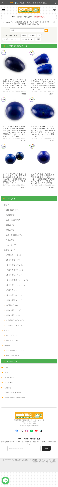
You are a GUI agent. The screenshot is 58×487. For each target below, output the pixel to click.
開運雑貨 (7, 345)
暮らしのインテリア (13, 355)
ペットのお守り (11, 245)
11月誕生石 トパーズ (13, 310)
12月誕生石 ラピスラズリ (15, 320)
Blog (6, 372)
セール (32, 35)
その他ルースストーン (14, 325)
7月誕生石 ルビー (12, 290)
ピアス (6, 330)
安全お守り (10, 230)
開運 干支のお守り (12, 210)
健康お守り (10, 225)
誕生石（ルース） (10, 250)
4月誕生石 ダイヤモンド (14, 270)
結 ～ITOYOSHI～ (12, 340)
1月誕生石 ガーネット (14, 255)
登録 (46, 448)
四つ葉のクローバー (11, 39)
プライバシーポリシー (13, 393)
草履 (38, 39)
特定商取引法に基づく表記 (15, 398)
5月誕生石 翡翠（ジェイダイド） (18, 280)
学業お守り (10, 240)
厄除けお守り (11, 215)
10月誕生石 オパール (13, 305)
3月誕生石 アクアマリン (15, 265)
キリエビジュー (11, 335)
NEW (24, 35)
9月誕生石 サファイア (14, 300)
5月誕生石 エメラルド (14, 275)
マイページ (9, 383)
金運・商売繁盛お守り (14, 235)
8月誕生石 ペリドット (14, 295)
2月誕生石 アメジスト (14, 260)
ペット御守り (28, 39)
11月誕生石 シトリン (13, 315)
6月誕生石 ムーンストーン (15, 285)
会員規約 (53, 462)
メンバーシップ (10, 378)
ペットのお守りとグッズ (15, 350)
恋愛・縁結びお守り (13, 220)
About (7, 367)
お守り (6, 205)
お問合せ (8, 388)
